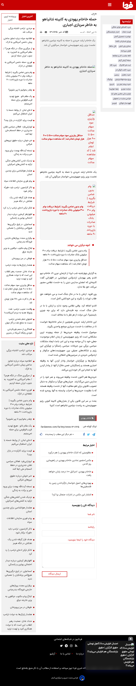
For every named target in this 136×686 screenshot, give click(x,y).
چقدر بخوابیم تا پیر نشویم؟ (20, 90)
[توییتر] (88, 434)
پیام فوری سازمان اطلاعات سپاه (18, 181)
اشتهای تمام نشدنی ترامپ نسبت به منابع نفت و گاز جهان (18, 321)
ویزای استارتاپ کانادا (123, 41)
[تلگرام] (94, 434)
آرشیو (52, 654)
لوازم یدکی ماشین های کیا (121, 93)
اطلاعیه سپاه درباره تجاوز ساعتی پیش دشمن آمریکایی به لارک (17, 40)
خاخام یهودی (86, 418)
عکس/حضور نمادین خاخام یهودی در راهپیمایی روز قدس (68, 462)
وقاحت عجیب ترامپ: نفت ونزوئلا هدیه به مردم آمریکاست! (18, 311)
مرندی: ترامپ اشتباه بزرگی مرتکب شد (20, 30)
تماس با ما (65, 654)
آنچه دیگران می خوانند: (78, 245)
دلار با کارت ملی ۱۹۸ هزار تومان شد (18, 301)
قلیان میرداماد (126, 51)
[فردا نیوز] (128, 5)
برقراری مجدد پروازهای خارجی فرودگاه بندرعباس (18, 240)
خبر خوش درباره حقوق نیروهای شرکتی (18, 142)
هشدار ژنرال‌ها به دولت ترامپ (18, 265)
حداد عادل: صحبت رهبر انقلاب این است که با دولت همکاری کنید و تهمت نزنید (18, 275)
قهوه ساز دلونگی (125, 103)
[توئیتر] (61, 646)
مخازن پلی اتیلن (125, 46)
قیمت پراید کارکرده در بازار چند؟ (18, 120)
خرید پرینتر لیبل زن (124, 84)
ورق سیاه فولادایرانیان (123, 79)
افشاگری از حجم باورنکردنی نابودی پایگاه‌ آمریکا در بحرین (19, 331)
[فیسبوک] (84, 434)
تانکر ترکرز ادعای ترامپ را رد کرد (17, 208)
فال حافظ (112, 46)
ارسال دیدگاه (54, 574)
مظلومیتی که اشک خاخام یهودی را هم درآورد (69, 453)
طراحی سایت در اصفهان (122, 98)
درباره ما (80, 654)
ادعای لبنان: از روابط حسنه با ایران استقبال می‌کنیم (19, 112)
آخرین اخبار (27, 17)
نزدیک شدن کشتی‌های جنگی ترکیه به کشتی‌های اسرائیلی (18, 162)
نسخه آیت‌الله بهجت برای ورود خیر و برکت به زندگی (18, 152)
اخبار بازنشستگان (113, 32)
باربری (112, 84)
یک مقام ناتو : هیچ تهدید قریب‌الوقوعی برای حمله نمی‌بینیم (20, 100)
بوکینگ (109, 79)
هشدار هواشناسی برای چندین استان (18, 172)
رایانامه (91, 527)
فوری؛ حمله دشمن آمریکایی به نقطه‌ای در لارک (18, 64)
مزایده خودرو (126, 89)
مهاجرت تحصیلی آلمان (122, 36)
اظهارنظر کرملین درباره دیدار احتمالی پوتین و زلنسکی (19, 216)
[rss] (75, 646)
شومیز (114, 103)
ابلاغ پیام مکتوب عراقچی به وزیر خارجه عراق (17, 250)
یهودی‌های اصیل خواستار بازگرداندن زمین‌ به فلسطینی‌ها (70, 485)
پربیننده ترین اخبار (10, 18)
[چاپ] (42, 32)
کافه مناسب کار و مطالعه (122, 55)
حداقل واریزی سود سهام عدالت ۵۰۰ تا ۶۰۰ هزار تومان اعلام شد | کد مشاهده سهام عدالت (63, 137)
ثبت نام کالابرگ (125, 65)
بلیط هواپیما (114, 89)
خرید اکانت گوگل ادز (123, 70)
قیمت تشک (126, 32)
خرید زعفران (126, 74)
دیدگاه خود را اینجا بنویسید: (81, 540)
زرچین (116, 74)
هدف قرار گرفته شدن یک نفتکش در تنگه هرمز (21, 199)
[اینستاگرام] (70, 646)
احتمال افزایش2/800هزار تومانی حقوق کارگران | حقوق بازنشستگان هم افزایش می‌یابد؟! (102, 648)
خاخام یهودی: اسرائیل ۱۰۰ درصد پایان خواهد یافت (69, 473)
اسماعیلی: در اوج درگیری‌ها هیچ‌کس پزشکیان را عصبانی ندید (19, 228)
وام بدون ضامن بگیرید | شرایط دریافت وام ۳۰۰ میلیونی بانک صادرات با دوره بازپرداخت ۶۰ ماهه (63, 210)
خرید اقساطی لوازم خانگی (121, 27)
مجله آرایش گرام (125, 60)
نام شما (91, 514)
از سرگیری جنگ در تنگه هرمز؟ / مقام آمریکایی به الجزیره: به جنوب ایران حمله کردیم (17, 52)
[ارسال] (46, 32)
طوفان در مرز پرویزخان (22, 258)
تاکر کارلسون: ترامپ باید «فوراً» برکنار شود (18, 189)
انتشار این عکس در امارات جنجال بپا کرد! (71, 495)
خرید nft (113, 65)
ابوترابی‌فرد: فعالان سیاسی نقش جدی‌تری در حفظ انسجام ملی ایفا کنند (17, 130)
